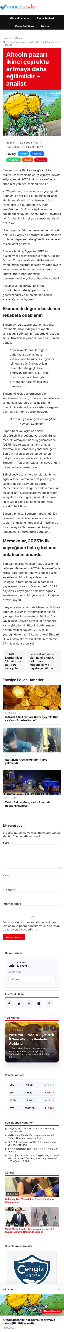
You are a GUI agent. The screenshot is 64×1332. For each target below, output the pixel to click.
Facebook (37, 153)
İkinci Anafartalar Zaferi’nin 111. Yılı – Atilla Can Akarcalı (33, 1150)
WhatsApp (14, 160)
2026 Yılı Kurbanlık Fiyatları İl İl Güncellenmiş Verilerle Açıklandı (32, 1143)
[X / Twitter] (19, 1004)
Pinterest (40, 160)
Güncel (19, 38)
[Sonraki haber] (53, 1028)
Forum (45, 26)
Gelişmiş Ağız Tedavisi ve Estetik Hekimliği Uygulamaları (31, 1130)
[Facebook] (9, 1004)
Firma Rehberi (45, 18)
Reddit (27, 160)
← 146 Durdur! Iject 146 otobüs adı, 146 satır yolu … (13, 661)
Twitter (23, 153)
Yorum (8, 842)
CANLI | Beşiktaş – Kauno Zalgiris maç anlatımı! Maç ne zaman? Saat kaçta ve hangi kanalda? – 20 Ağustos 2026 (33, 1158)
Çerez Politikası (24, 26)
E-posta (9, 890)
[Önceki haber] (46, 1028)
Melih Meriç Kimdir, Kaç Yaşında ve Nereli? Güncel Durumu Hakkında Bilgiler (31, 1136)
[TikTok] (49, 1004)
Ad (6, 876)
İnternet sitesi (12, 904)
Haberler (7, 38)
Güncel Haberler (20, 18)
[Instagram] (29, 1004)
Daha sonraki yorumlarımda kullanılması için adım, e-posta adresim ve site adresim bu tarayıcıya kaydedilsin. (31, 926)
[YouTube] (39, 1004)
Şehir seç (14, 972)
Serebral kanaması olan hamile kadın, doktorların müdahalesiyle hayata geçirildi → (42, 661)
